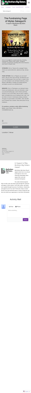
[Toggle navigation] (29, 2)
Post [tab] (11, 206)
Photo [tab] (19, 206)
